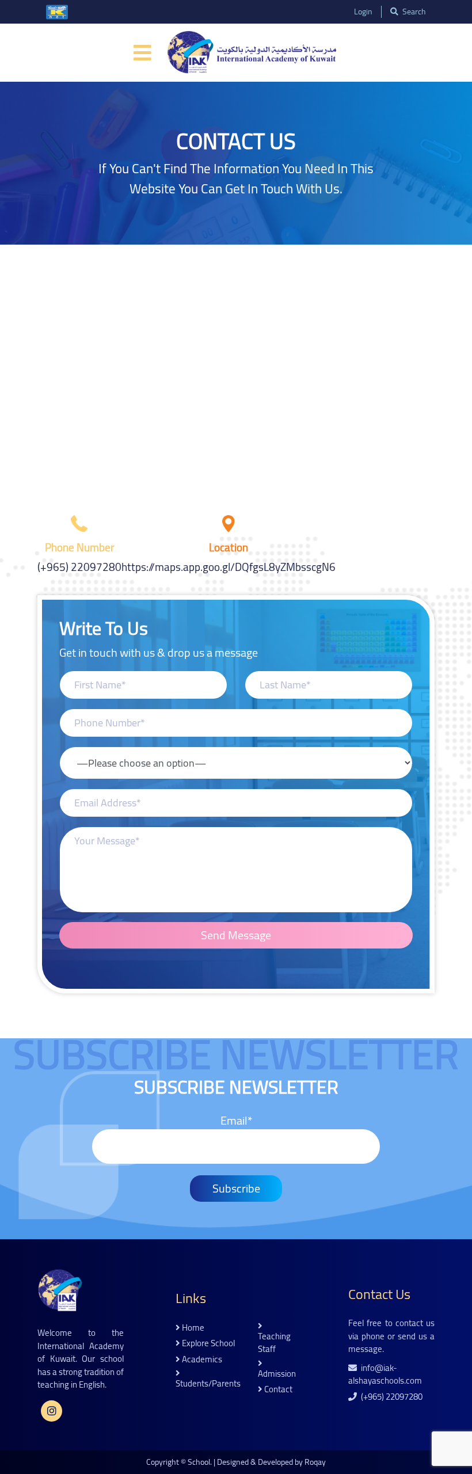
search (413, 12)
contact (277, 1389)
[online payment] (57, 12)
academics (201, 1359)
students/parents (208, 1383)
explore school (207, 1343)
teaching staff (274, 1342)
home (192, 1328)
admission (277, 1373)
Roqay (315, 1461)
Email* (236, 1121)
